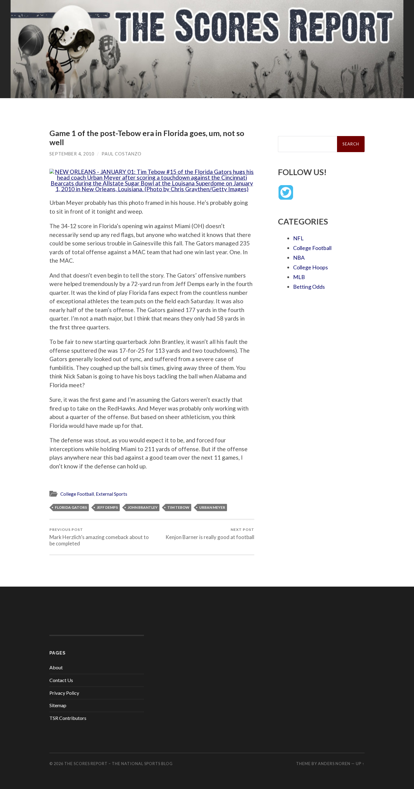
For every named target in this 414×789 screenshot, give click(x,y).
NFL (298, 238)
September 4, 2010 (71, 153)
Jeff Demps (107, 507)
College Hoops (310, 267)
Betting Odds (309, 286)
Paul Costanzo (122, 153)
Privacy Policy (64, 693)
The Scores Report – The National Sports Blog (118, 763)
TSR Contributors (67, 718)
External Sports (111, 494)
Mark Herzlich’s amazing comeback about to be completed (99, 537)
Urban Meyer (212, 507)
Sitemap (57, 705)
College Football (77, 494)
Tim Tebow (178, 507)
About (56, 667)
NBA (299, 257)
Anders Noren (334, 763)
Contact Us (61, 680)
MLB (299, 277)
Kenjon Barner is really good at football (209, 533)
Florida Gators (71, 507)
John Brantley (143, 507)
